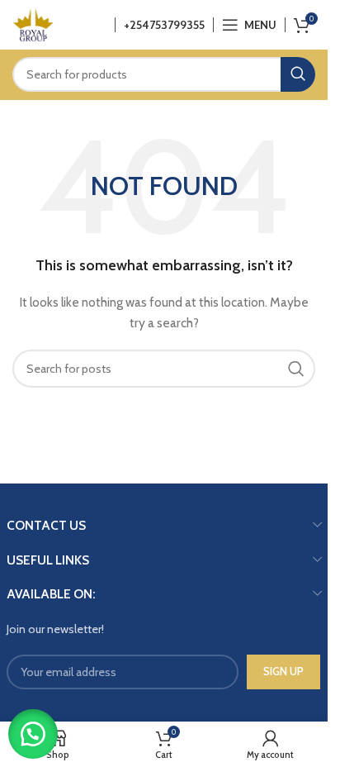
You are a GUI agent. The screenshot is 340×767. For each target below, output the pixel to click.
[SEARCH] (298, 74)
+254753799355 (164, 24)
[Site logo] (33, 23)
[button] (33, 734)
